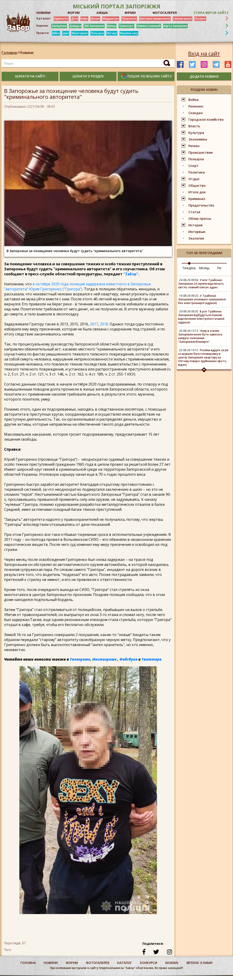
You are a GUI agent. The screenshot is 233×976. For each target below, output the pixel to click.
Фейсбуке (128, 659)
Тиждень (189, 268)
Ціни (66, 33)
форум (72, 963)
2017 (94, 324)
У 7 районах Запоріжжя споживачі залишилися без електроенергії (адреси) (202, 299)
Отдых (194, 179)
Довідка (75, 26)
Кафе (84, 18)
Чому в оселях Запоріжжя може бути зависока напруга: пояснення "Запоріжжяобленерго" (200, 336)
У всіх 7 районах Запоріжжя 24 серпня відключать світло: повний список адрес (201, 283)
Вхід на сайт (204, 53)
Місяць (204, 268)
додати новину (204, 76)
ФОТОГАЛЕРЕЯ (164, 12)
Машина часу (129, 33)
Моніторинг (80, 33)
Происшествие (200, 152)
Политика (196, 172)
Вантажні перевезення (154, 18)
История (195, 225)
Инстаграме (104, 659)
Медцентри (111, 18)
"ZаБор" (130, 273)
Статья (194, 212)
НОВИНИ (43, 12)
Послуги (200, 18)
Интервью (196, 232)
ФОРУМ (73, 12)
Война (193, 99)
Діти (74, 18)
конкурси (148, 963)
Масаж (95, 18)
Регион (194, 146)
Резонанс (195, 106)
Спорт (193, 166)
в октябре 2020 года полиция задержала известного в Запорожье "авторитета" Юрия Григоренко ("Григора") (77, 286)
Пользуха (97, 33)
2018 (104, 324)
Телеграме (80, 659)
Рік (219, 268)
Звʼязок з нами (199, 963)
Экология (196, 238)
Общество (197, 185)
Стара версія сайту (211, 12)
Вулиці (111, 26)
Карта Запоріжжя (175, 26)
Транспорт (126, 26)
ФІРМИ (130, 12)
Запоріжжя (59, 26)
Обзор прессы (199, 218)
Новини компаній (149, 26)
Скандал (195, 113)
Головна (9, 53)
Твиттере (151, 659)
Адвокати (61, 18)
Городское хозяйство (206, 119)
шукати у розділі (88, 76)
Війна (56, 33)
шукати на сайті (30, 76)
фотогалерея (97, 963)
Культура (196, 132)
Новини (26, 53)
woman (171, 963)
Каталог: (43, 18)
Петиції (112, 33)
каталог (124, 963)
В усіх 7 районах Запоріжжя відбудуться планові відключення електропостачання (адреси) (201, 316)
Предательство (201, 205)
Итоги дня (196, 192)
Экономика (197, 139)
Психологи (129, 18)
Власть (194, 126)
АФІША (102, 12)
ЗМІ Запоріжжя (94, 26)
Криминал (196, 199)
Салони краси (182, 18)
